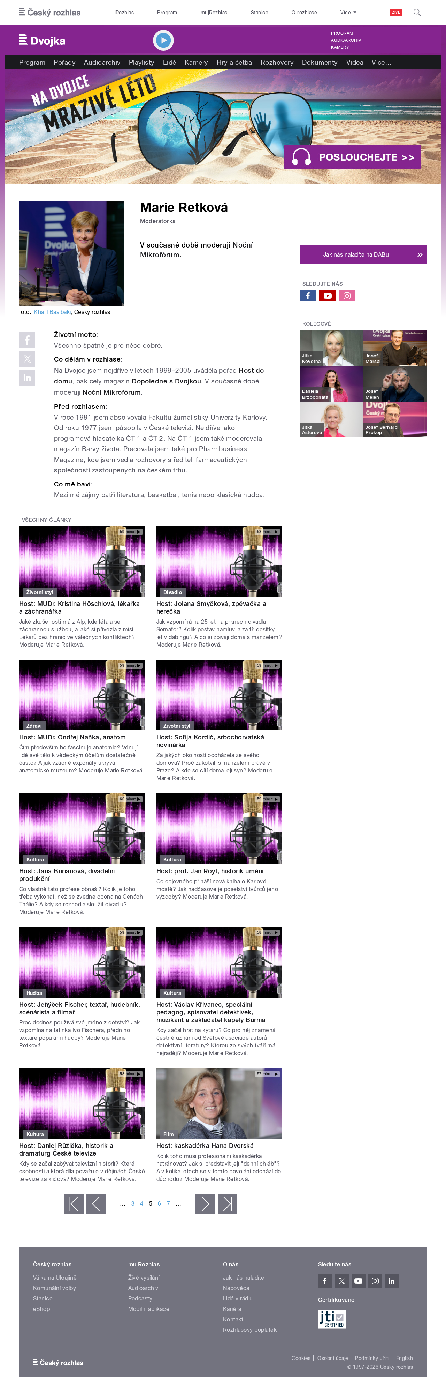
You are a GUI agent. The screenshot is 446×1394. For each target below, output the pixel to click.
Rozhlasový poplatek (250, 1330)
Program (167, 12)
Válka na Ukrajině (55, 1277)
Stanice (259, 12)
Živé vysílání (144, 1277)
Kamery (340, 47)
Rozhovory (277, 62)
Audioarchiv (346, 40)
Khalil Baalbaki (52, 312)
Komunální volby (54, 1288)
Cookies (301, 1358)
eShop (41, 1309)
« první (74, 1204)
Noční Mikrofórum (112, 392)
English (404, 1358)
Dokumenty (320, 62)
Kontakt (233, 1319)
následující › (205, 1204)
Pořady (65, 62)
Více (382, 62)
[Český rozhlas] (49, 12)
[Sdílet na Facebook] (27, 340)
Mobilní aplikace (149, 1309)
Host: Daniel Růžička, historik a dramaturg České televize (66, 1149)
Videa (354, 62)
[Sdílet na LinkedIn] (27, 378)
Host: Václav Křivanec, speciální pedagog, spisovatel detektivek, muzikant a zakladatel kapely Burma (211, 1012)
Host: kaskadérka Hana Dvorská (205, 1145)
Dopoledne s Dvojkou (166, 381)
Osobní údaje (332, 1358)
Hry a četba (234, 62)
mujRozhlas (214, 12)
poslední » (227, 1204)
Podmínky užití (372, 1358)
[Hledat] (417, 12)
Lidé (169, 62)
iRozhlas (124, 12)
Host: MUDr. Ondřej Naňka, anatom (72, 737)
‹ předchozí (96, 1204)
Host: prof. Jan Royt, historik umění (210, 871)
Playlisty (142, 62)
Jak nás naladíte (243, 1277)
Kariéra (232, 1309)
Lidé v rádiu (238, 1298)
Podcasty (140, 1298)
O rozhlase (304, 12)
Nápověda (236, 1288)
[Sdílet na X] (27, 359)
